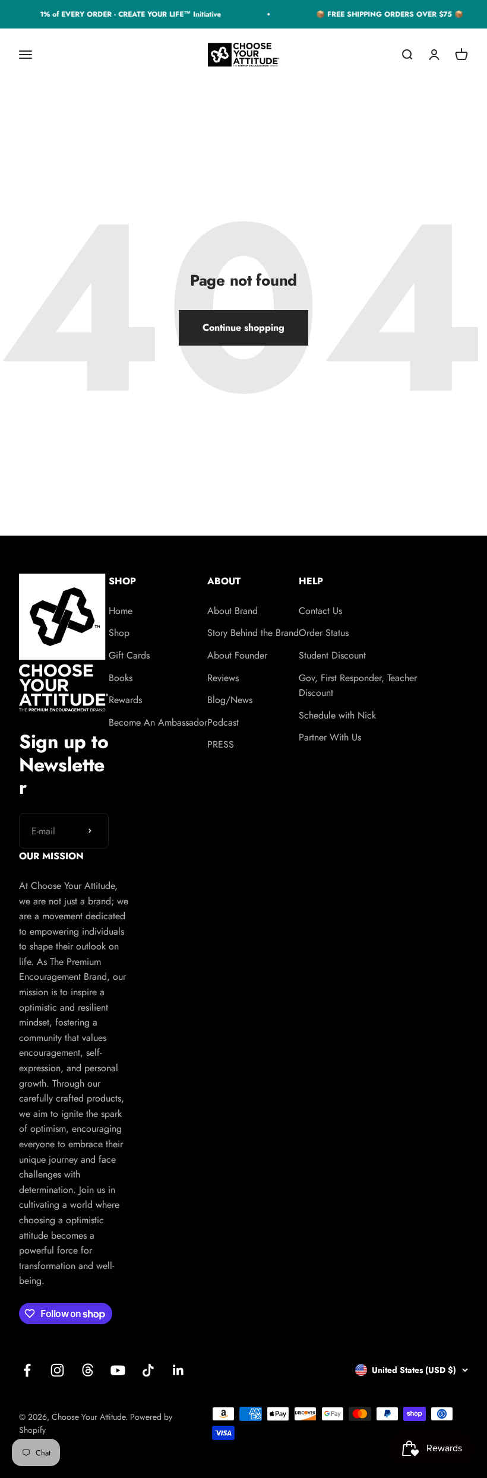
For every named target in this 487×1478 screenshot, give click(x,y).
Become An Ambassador (158, 722)
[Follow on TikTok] (148, 1370)
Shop (119, 633)
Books (120, 678)
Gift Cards (129, 655)
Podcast (223, 722)
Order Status (324, 633)
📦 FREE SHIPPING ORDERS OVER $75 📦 (385, 14)
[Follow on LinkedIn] (178, 1370)
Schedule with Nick (337, 715)
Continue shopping (243, 327)
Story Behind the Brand (253, 633)
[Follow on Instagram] (57, 1370)
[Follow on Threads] (88, 1370)
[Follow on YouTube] (118, 1370)
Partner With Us (330, 737)
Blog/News (229, 700)
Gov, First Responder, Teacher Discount (358, 685)
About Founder (237, 655)
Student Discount (332, 655)
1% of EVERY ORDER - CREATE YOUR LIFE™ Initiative (126, 14)
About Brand (232, 611)
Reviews (223, 678)
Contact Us (320, 611)
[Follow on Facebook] (27, 1370)
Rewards (125, 700)
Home (120, 611)
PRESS (220, 744)
